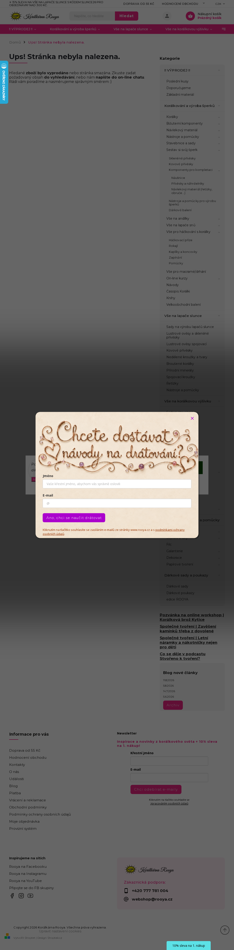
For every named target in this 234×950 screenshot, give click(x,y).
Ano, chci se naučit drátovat (74, 518)
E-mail (48, 495)
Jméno (48, 476)
